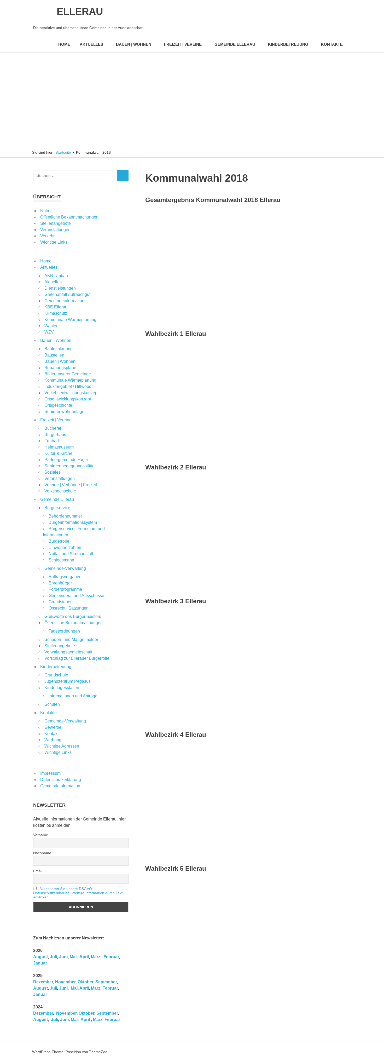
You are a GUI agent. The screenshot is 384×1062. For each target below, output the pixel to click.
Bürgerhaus (55, 434)
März (95, 957)
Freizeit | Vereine (183, 44)
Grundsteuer (60, 602)
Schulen (52, 704)
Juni (63, 957)
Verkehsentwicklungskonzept (71, 393)
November (66, 1013)
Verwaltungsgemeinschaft (68, 652)
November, (66, 982)
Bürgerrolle (59, 541)
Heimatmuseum (59, 447)
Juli (53, 957)
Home (64, 44)
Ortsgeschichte (58, 405)
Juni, (64, 988)
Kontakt (51, 733)
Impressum (50, 773)
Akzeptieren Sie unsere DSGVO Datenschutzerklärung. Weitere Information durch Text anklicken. (78, 893)
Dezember (43, 982)
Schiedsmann (61, 560)
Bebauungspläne (60, 367)
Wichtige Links (53, 242)
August (40, 957)
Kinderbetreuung (288, 44)
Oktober (85, 982)
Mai (73, 957)
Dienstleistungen (60, 288)
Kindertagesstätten (61, 687)
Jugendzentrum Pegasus (67, 681)
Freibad (51, 441)
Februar (111, 957)
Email (37, 871)
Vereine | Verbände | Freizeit (70, 485)
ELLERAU (80, 11)
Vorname (40, 835)
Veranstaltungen (55, 229)
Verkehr (47, 236)
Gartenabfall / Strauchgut (67, 294)
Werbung (52, 740)
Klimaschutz (55, 313)
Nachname (42, 853)
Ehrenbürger (60, 583)
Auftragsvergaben (65, 577)
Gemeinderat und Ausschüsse (76, 595)
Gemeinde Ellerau (234, 44)
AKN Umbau (56, 275)
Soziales (52, 472)
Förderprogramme (65, 589)
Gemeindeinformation (64, 300)
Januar (40, 963)
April (84, 957)
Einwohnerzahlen (65, 547)
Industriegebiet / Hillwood (67, 386)
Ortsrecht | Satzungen (69, 608)
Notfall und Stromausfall (71, 554)
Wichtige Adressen (61, 746)
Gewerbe (52, 727)
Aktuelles (91, 44)
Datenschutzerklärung (60, 779)
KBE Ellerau (55, 307)
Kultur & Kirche (58, 453)
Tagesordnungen (64, 631)
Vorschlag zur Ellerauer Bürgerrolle (76, 658)
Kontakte (332, 44)
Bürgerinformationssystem (73, 522)
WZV (49, 332)
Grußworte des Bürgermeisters (72, 616)
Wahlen (51, 326)
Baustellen (54, 355)
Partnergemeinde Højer (66, 459)
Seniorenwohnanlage (64, 411)
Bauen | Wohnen (133, 44)
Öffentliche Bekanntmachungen (69, 217)
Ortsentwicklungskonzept (67, 399)
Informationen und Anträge (73, 696)
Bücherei (52, 428)
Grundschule (56, 675)
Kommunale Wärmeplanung (70, 319)
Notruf (45, 211)
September (106, 982)
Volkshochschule (60, 491)
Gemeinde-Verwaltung (65, 568)
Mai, (75, 1019)
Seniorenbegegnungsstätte (69, 466)
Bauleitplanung (58, 349)
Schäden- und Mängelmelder (71, 639)
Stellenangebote (55, 223)
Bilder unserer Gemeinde (67, 374)
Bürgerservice (57, 508)
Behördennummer (65, 516)
